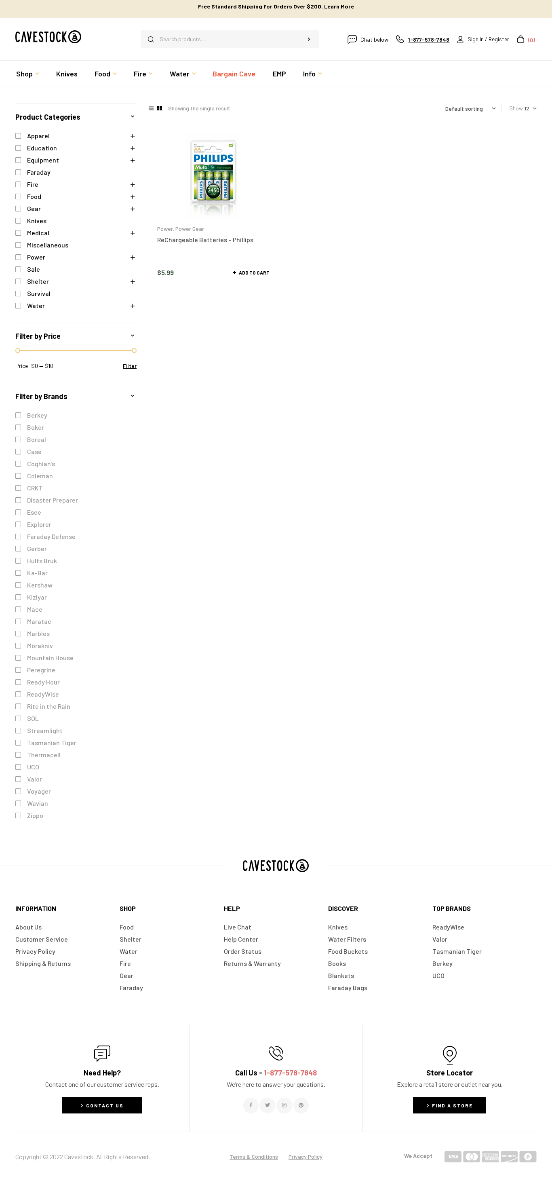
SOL (33, 718)
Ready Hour (43, 682)
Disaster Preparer (52, 500)
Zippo (35, 815)
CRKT (35, 488)
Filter (130, 365)
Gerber (37, 548)
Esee (34, 512)
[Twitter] (267, 1105)
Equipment (43, 160)
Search (309, 39)
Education (42, 148)
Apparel (38, 135)
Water (36, 305)
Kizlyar (37, 597)
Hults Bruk (42, 560)
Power (165, 228)
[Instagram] (284, 1105)
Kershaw (40, 585)
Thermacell (44, 754)
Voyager (39, 791)
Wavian (37, 803)
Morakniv (40, 645)
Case (34, 451)
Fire (32, 184)
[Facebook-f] (251, 1105)
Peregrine (41, 670)
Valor (34, 779)
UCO (33, 767)
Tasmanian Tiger (51, 742)
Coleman (40, 476)
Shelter (38, 281)
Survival (39, 293)
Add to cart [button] (254, 272)
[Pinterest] (301, 1105)
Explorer (39, 524)
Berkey (37, 415)
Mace (34, 609)
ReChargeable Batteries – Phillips (205, 239)
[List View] (151, 108)
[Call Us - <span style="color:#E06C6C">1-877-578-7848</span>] (276, 1053)
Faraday (39, 172)
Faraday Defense (51, 536)
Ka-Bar (37, 573)
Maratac (39, 621)
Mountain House (50, 657)
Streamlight (45, 730)
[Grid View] (159, 108)
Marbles (38, 633)
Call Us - (276, 1072)
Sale (33, 269)
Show (516, 108)
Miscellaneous (47, 245)
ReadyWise (43, 694)
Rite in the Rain (48, 706)
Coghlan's (41, 463)
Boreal (36, 439)
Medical (38, 233)
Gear (34, 208)
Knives (36, 220)
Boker (35, 427)
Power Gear (189, 228)
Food (34, 196)
